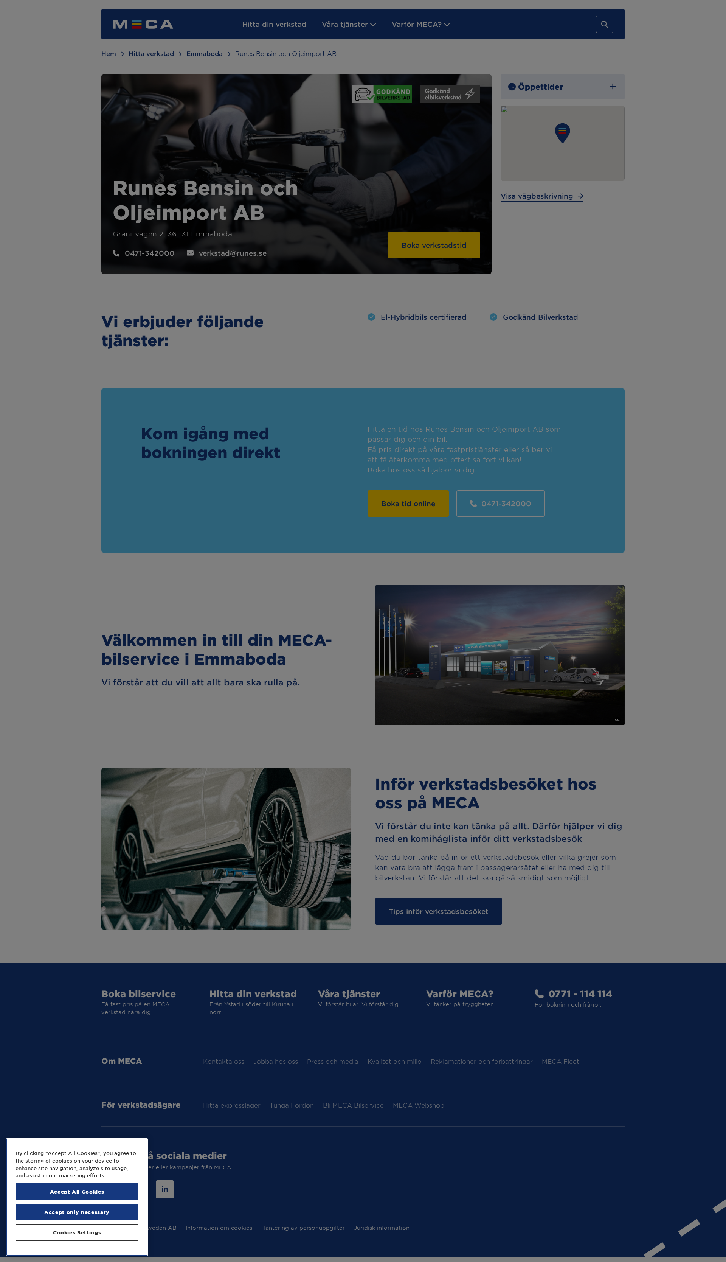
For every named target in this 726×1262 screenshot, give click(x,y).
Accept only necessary (77, 1212)
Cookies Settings (77, 1232)
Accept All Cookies (77, 1191)
